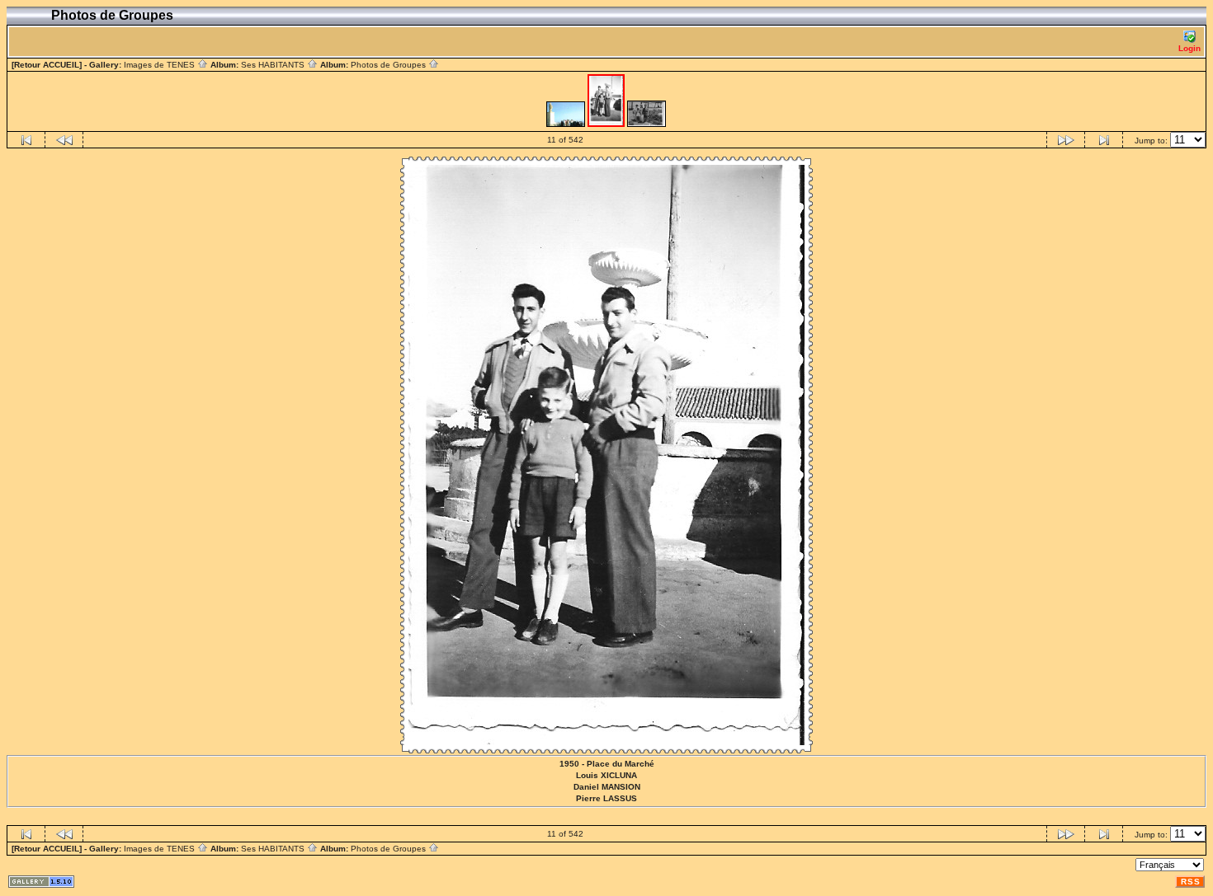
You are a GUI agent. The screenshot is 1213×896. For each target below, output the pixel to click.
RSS (1191, 881)
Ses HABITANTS (274, 64)
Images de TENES (160, 64)
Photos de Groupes (389, 64)
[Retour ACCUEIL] (47, 64)
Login (1189, 48)
